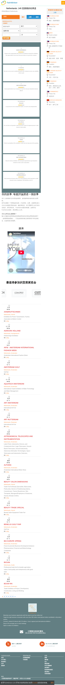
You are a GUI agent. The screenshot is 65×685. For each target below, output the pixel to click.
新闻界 (3, 665)
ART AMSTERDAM (11, 403)
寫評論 (46, 659)
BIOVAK (7, 562)
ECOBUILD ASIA (54, 16)
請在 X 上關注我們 (17, 643)
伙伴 (2, 663)
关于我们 (3, 659)
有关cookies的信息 (25, 678)
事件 (23, 17)
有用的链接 (48, 673)
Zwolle (13, 565)
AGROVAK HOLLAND (12, 331)
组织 (37, 17)
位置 (30, 17)
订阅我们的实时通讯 (35, 631)
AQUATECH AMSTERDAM (14, 384)
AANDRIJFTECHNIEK (12, 312)
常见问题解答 (48, 665)
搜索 (46, 657)
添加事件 (47, 667)
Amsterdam (14, 353)
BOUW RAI (8, 584)
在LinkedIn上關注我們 (52, 643)
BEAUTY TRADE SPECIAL (14, 508)
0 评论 (7, 321)
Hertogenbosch (15, 333)
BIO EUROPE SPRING (12, 541)
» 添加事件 (5, 23)
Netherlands (7, 314)
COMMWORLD (54, 91)
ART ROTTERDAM (11, 419)
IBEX (51, 33)
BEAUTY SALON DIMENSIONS (16, 482)
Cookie (34, 683)
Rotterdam (14, 422)
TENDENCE (53, 62)
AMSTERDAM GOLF (12, 367)
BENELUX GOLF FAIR (12, 524)
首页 (2, 657)
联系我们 (3, 661)
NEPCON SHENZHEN (56, 100)
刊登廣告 (25, 659)
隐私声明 (16, 678)
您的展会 (47, 671)
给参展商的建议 (49, 669)
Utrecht (13, 314)
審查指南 (47, 663)
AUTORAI (7, 465)
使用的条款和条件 (7, 678)
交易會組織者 (26, 657)
